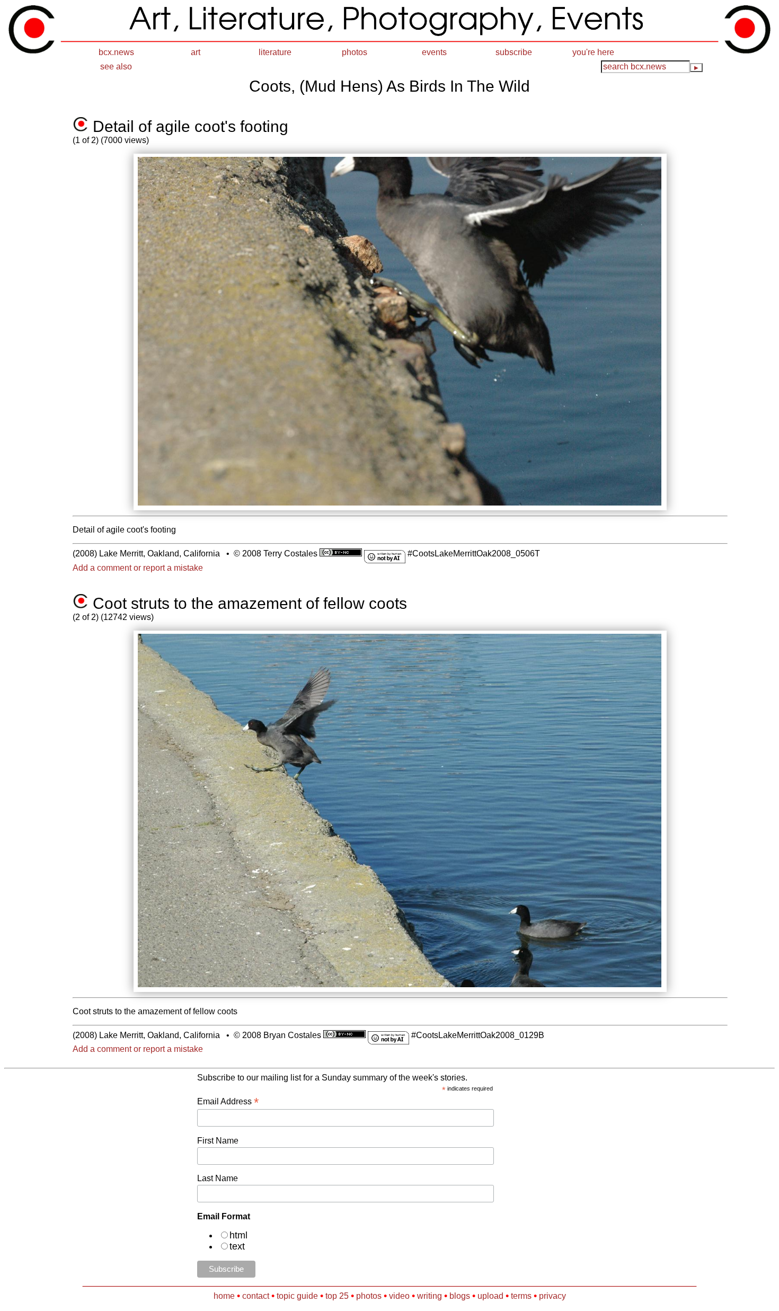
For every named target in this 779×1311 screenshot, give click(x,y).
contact (255, 1295)
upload (490, 1295)
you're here (593, 52)
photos (354, 52)
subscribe (513, 52)
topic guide (297, 1295)
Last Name (217, 1178)
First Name (217, 1140)
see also (116, 66)
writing (429, 1295)
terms (521, 1295)
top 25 (337, 1295)
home (224, 1295)
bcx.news (116, 52)
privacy (552, 1295)
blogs (459, 1295)
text (237, 1246)
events (434, 52)
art (195, 52)
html (238, 1235)
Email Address (228, 1101)
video (399, 1295)
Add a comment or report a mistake (138, 567)
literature (275, 52)
